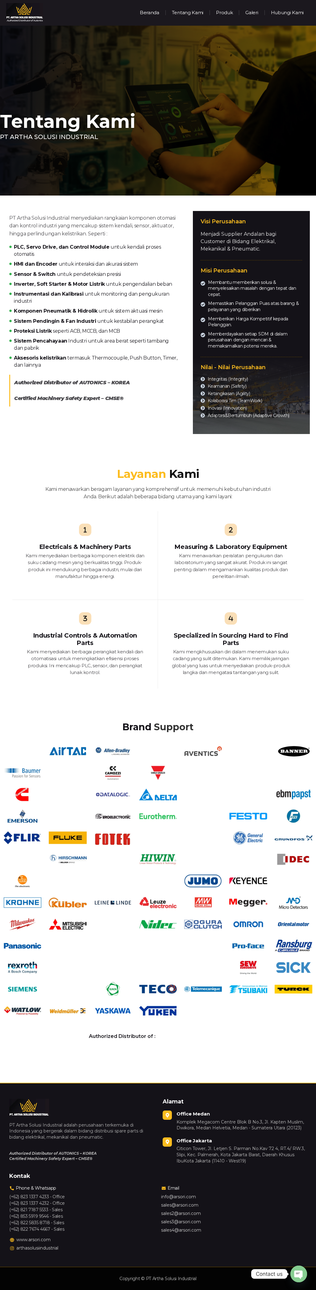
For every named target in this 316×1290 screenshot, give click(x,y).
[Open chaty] (298, 1274)
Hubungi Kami (287, 12)
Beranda (149, 12)
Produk (224, 12)
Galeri (251, 12)
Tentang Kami (187, 12)
